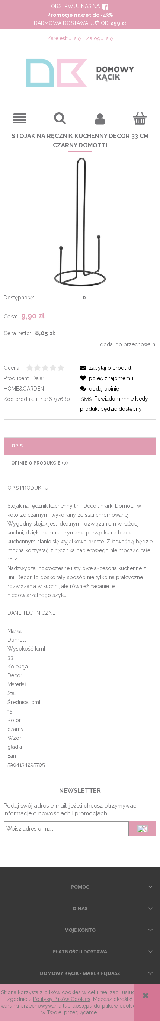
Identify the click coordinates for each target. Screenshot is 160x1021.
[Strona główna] (80, 73)
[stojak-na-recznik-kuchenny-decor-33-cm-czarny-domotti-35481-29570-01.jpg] (80, 222)
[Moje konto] (100, 118)
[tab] (80, 446)
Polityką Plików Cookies (61, 999)
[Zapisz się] (142, 828)
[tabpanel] (80, 626)
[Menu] (20, 118)
